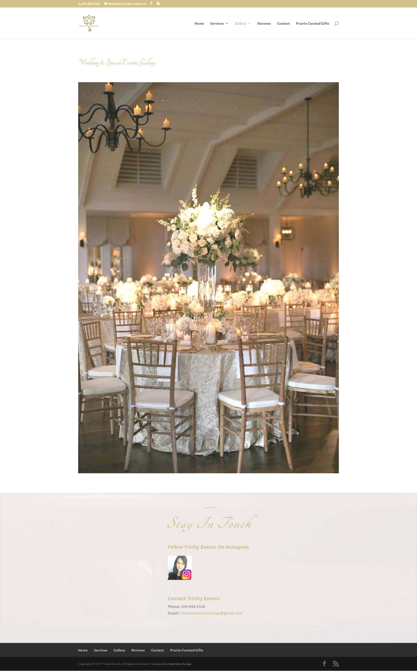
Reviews (264, 23)
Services (217, 23)
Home (199, 23)
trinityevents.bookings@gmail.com (211, 612)
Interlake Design (179, 664)
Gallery (240, 23)
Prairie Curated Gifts (312, 23)
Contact (283, 23)
